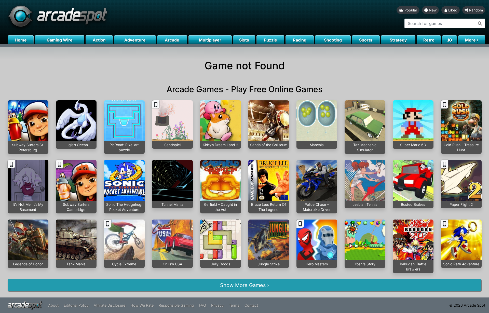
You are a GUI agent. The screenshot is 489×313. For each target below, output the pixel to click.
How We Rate (142, 305)
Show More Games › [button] (244, 285)
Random (475, 10)
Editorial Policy (76, 305)
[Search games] (480, 23)
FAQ (202, 305)
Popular (410, 10)
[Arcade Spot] (122, 17)
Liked (452, 10)
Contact (251, 305)
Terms (234, 305)
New (432, 10)
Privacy (217, 305)
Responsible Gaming (176, 305)
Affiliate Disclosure (109, 305)
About (53, 305)
